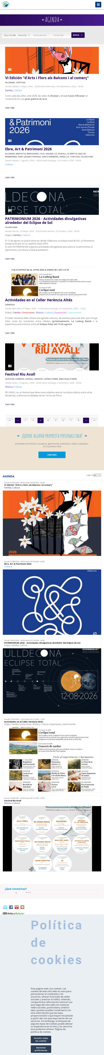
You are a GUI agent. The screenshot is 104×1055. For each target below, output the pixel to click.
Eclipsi (7, 645)
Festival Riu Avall (20, 374)
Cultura (16, 487)
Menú (98, 5)
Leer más (9, 107)
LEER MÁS (52, 454)
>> (94, 420)
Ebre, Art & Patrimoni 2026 (28, 149)
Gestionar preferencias (41, 1049)
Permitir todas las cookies (41, 1039)
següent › (99, 475)
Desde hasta (24, 482)
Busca (76, 35)
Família (7, 487)
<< (10, 420)
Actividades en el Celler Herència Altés (38, 300)
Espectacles (55, 724)
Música (36, 724)
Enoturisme (25, 724)
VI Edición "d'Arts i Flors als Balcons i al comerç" (47, 78)
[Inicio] (26, 4)
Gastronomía (68, 724)
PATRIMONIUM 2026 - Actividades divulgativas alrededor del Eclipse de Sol (45, 220)
